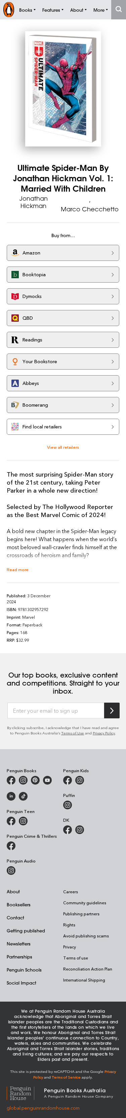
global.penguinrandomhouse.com (43, 1107)
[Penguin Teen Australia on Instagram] (23, 821)
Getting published (26, 930)
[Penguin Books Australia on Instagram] (23, 780)
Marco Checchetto (90, 209)
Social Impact (21, 983)
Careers (70, 892)
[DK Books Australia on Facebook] (67, 829)
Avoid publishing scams (86, 936)
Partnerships (19, 956)
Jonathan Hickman (33, 202)
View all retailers (63, 447)
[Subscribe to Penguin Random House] (112, 710)
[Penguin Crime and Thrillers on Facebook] (11, 845)
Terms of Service (66, 1077)
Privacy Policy (104, 733)
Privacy (69, 947)
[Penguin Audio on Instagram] (11, 870)
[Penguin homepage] (8, 9)
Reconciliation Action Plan (87, 969)
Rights (69, 925)
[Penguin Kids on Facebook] (67, 780)
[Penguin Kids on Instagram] (79, 780)
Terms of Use (72, 733)
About (13, 891)
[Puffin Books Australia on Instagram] (67, 805)
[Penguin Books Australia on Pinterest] (35, 780)
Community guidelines (84, 903)
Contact (15, 917)
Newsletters (19, 943)
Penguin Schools (24, 970)
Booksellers (19, 904)
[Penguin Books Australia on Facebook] (11, 780)
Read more (18, 569)
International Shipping (84, 980)
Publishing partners (81, 914)
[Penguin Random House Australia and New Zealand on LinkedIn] (11, 796)
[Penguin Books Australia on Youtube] (47, 780)
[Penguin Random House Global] (25, 1092)
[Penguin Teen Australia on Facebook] (11, 821)
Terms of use (75, 958)
